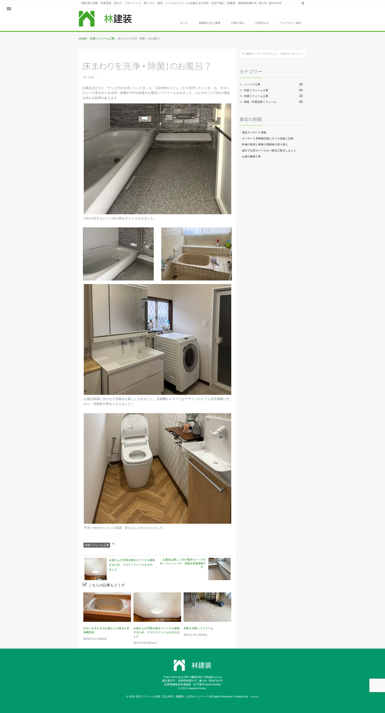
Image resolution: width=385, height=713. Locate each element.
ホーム (184, 23)
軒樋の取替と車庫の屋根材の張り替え (265, 144)
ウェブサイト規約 (290, 23)
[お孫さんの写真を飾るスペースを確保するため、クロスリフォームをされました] (157, 607)
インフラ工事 (273, 84)
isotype (254, 696)
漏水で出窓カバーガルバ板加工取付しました (269, 150)
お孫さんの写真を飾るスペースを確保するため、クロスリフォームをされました (156, 632)
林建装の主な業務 (210, 23)
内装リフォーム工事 (97, 545)
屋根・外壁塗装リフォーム (273, 101)
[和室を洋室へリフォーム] (207, 607)
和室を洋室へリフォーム (198, 628)
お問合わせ (262, 23)
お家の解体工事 (251, 156)
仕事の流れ (238, 23)
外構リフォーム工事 (273, 96)
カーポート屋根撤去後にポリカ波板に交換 (267, 138)
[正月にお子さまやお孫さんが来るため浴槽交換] (107, 607)
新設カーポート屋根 (254, 132)
